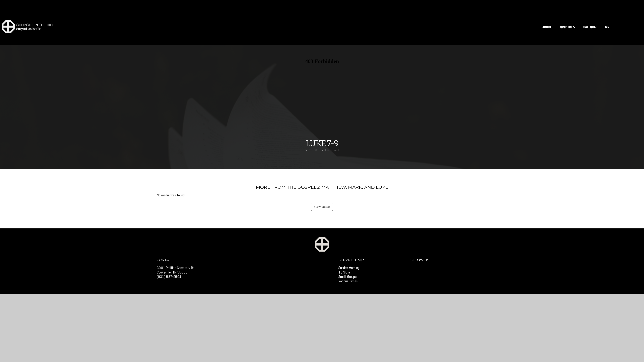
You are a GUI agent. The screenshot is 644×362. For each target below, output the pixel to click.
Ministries (567, 27)
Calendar (590, 27)
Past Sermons (628, 27)
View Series (322, 206)
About (547, 27)
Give (608, 27)
